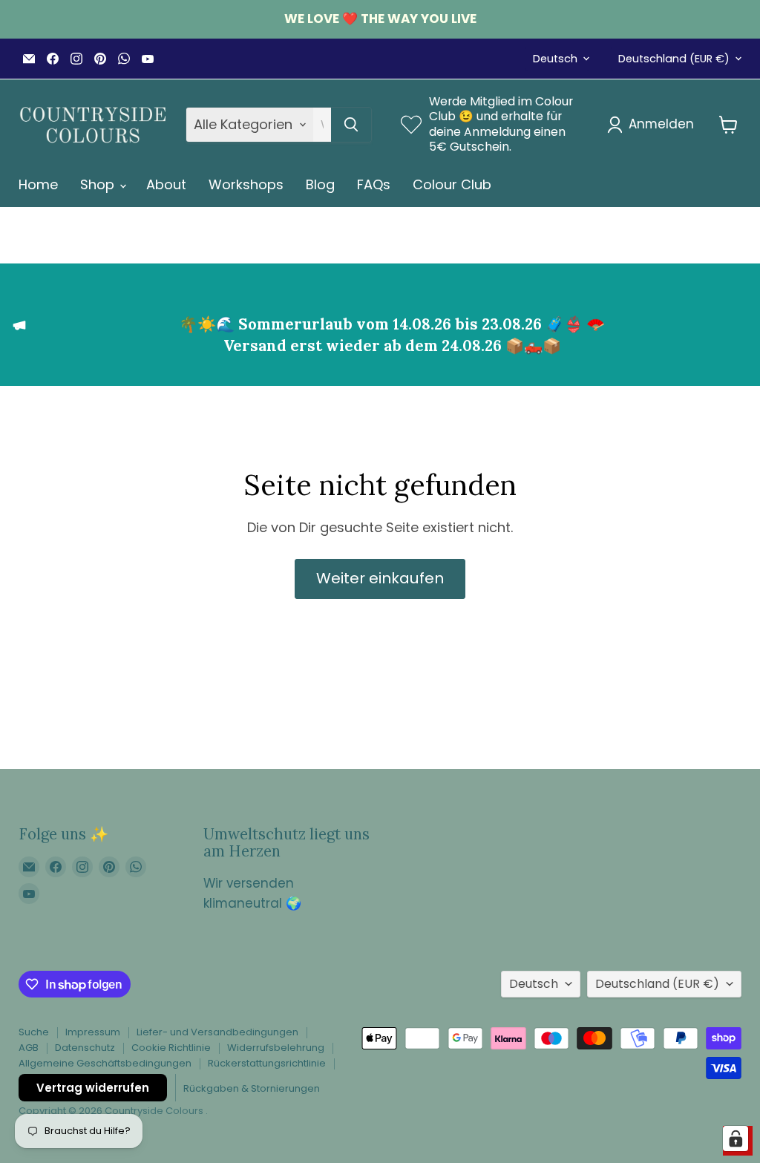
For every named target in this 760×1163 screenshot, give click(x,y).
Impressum (92, 1032)
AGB (29, 1048)
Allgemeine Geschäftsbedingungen (105, 1063)
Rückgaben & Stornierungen (251, 1088)
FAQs (373, 184)
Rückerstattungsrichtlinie (267, 1063)
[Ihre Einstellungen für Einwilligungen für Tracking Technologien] (735, 1138)
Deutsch (555, 58)
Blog (320, 184)
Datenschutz (85, 1048)
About (166, 184)
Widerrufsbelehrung (275, 1048)
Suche (34, 1032)
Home (38, 184)
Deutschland (674, 58)
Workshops (246, 184)
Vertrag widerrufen (92, 1087)
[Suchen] (351, 125)
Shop (99, 184)
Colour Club (452, 184)
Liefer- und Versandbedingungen (217, 1032)
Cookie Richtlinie (171, 1048)
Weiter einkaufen (380, 578)
